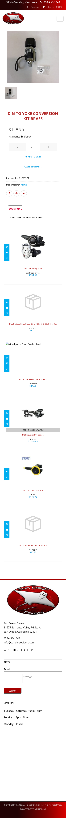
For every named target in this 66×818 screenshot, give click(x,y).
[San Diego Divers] (13, 19)
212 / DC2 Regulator (33, 268)
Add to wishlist (33, 166)
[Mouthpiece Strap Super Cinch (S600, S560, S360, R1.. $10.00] (33, 311)
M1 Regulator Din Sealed (33, 435)
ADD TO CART (34, 156)
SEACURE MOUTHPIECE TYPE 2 (33, 546)
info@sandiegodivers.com (23, 2)
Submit (12, 690)
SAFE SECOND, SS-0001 (33, 490)
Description (15, 209)
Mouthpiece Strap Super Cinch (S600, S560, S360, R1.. (33, 324)
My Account (33, 7)
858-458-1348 (52, 2)
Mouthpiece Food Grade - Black (33, 379)
